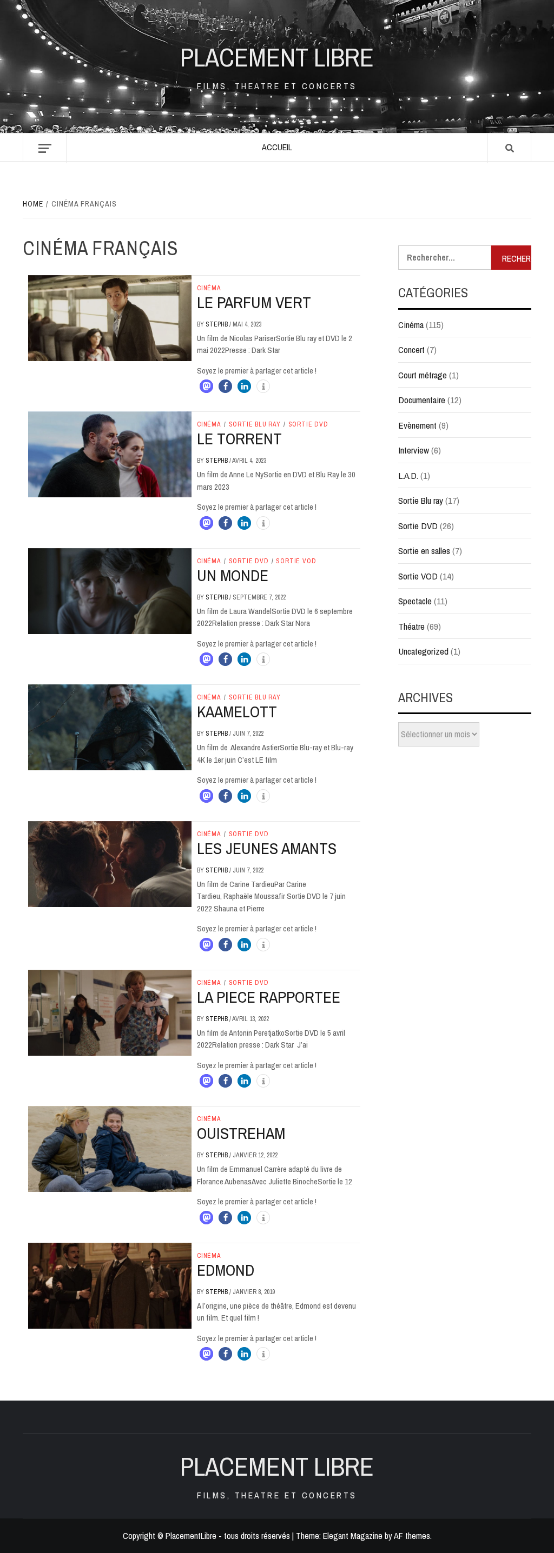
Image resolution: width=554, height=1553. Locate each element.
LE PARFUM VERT (254, 302)
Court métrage (422, 375)
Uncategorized (423, 651)
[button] (206, 386)
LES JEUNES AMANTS (267, 848)
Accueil (277, 147)
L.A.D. (408, 475)
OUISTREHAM (241, 1133)
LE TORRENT (239, 438)
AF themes (412, 1536)
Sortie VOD (296, 561)
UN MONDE (232, 575)
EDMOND (225, 1270)
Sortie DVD (308, 424)
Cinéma (209, 288)
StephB (217, 324)
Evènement (417, 425)
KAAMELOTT (237, 711)
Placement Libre (277, 57)
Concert (411, 349)
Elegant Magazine (352, 1536)
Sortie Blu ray (255, 424)
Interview (413, 450)
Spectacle (415, 601)
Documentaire (421, 400)
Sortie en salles (424, 550)
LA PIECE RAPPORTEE (268, 997)
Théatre (411, 626)
